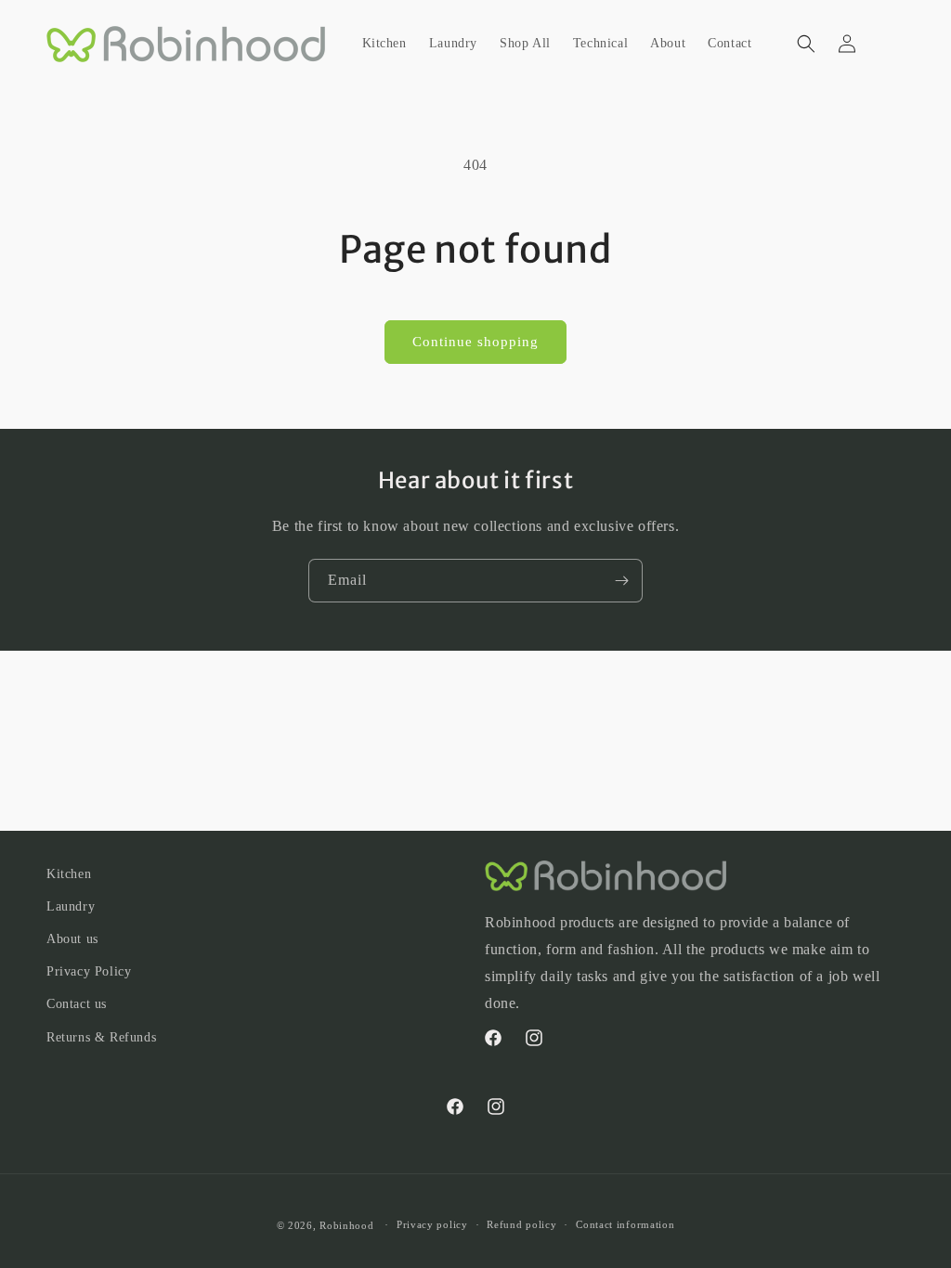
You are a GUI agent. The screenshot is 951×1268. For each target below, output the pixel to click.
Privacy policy (432, 1224)
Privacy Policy (88, 971)
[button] (806, 43)
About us (72, 939)
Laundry (70, 906)
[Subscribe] (621, 580)
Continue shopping (475, 341)
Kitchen (68, 874)
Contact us (76, 1004)
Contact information (625, 1224)
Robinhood (346, 1225)
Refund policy (521, 1224)
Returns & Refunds (101, 1037)
